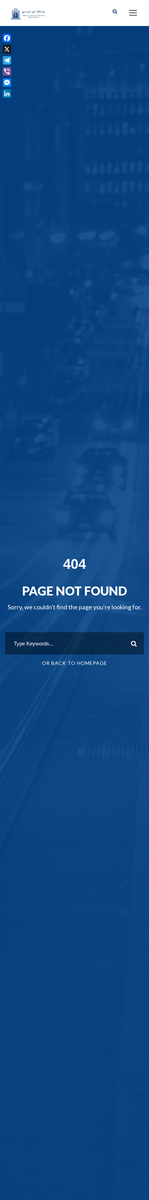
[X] (6, 49)
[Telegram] (6, 60)
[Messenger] (6, 82)
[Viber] (6, 71)
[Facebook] (6, 38)
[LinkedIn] (6, 93)
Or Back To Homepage (74, 663)
